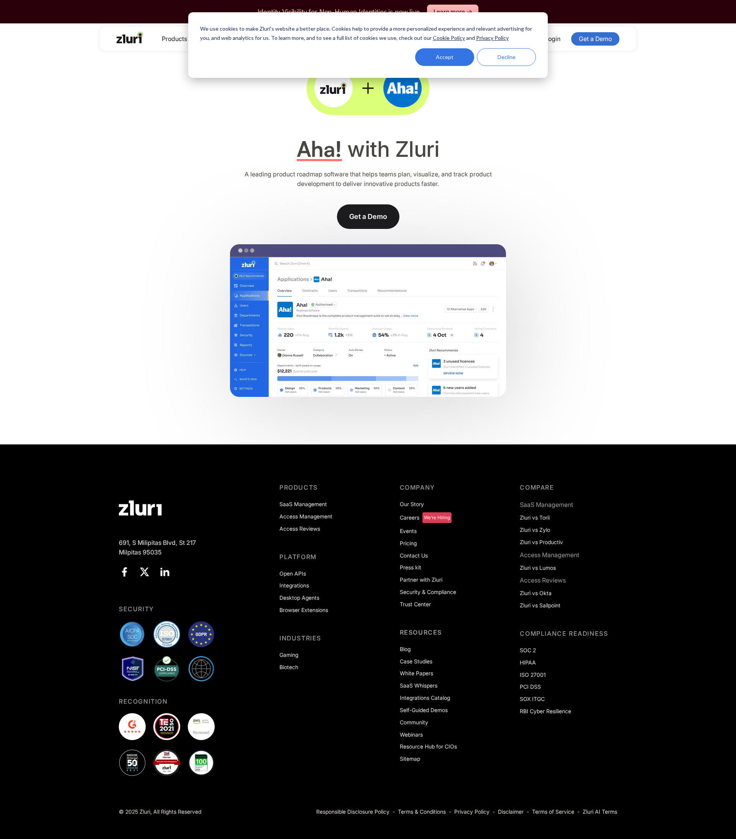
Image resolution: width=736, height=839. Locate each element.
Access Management (305, 516)
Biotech (288, 667)
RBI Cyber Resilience (545, 711)
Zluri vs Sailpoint (540, 605)
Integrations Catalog (425, 697)
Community (414, 722)
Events (408, 531)
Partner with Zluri (421, 579)
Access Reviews (299, 528)
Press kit (410, 567)
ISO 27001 (533, 674)
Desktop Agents (299, 597)
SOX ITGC (532, 699)
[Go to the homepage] (130, 37)
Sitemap (410, 758)
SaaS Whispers (418, 685)
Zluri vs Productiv (541, 542)
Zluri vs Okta (536, 593)
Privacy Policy (472, 811)
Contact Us (414, 555)
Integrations (294, 585)
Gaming (288, 654)
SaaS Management (303, 504)
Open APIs (292, 573)
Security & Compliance (428, 592)
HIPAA (528, 662)
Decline (507, 57)
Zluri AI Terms (600, 811)
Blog (405, 649)
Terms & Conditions (422, 811)
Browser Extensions (303, 610)
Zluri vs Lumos (538, 567)
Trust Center (415, 604)
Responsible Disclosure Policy (352, 811)
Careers (409, 517)
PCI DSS (530, 686)
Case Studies (416, 661)
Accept (444, 57)
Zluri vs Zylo (535, 529)
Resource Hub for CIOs (428, 746)
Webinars (411, 734)
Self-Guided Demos (424, 710)
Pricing (408, 543)
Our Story (412, 504)
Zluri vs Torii (535, 517)
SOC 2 (528, 650)
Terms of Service (553, 811)
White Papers (416, 673)
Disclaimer (511, 811)
